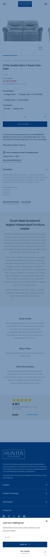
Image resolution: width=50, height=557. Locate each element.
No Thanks (25, 551)
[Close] (25, 278)
